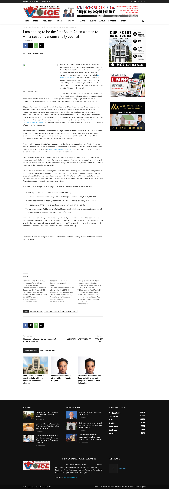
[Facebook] (131, 1)
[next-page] (28, 388)
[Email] (41, 45)
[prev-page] (24, 388)
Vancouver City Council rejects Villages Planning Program (61, 378)
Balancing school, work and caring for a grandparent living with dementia (47, 414)
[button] (143, 21)
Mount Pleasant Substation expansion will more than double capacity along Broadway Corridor (90, 437)
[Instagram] (135, 1)
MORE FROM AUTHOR (47, 351)
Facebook (122, 468)
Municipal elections (36, 311)
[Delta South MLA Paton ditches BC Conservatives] (71, 415)
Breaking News (34, 27)
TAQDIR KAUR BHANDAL (52, 311)
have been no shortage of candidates (60, 149)
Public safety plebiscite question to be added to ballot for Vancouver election (33, 379)
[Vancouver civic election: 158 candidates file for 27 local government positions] (36, 291)
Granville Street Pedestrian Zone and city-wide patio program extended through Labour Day (89, 379)
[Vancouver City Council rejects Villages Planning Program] (63, 365)
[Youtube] (144, 1)
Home (25, 27)
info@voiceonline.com (72, 477)
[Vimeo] (141, 1)
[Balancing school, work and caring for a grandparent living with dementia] (28, 415)
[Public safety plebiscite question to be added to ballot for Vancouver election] (35, 365)
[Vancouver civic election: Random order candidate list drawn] (63, 291)
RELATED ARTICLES (30, 351)
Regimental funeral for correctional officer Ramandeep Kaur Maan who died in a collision (90, 425)
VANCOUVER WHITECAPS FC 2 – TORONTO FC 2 (85, 340)
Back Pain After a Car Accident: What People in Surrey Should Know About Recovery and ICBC (48, 426)
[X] (138, 1)
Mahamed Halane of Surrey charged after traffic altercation (40, 340)
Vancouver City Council (69, 311)
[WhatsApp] (36, 45)
